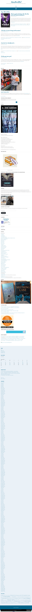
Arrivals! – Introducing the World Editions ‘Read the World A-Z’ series (12, 340)
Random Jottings (3, 261)
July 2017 (2, 488)
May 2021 (2, 443)
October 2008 (2, 590)
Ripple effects (3, 263)
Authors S (4, 37)
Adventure (18, 595)
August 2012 (2, 545)
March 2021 (2, 445)
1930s (6, 595)
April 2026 (2, 386)
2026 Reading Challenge (6, 219)
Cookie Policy (15, 610)
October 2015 (2, 508)
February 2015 (3, 516)
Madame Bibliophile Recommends (5, 259)
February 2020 (3, 458)
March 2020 (2, 457)
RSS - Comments (3, 378)
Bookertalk (2, 240)
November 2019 (3, 461)
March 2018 (2, 480)
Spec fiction (8, 38)
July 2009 (2, 581)
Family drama (5, 598)
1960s (12, 595)
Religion (6, 38)
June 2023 (2, 419)
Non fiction (23, 600)
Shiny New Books (26, 93)
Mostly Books (3, 276)
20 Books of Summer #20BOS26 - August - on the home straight (9, 310)
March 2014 (2, 527)
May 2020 (2, 455)
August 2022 (2, 429)
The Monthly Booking (4, 260)
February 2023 (3, 423)
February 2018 (3, 481)
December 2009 (3, 576)
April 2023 (2, 421)
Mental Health (5, 600)
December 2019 (3, 460)
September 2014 (3, 521)
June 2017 (2, 489)
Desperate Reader (3, 247)
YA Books (20, 37)
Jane (1, 340)
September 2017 (3, 486)
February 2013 (3, 539)
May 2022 (2, 432)
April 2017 (2, 491)
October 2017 (2, 485)
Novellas (28, 600)
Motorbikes (3, 38)
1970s (15, 595)
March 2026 (2, 387)
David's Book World (3, 246)
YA (10, 38)
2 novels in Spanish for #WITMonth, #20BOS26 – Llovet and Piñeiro (15, 336)
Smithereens (2, 339)
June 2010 (2, 570)
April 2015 (2, 514)
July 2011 (2, 558)
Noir (20, 600)
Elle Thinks (2, 249)
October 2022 (2, 427)
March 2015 (2, 515)
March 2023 (2, 422)
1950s (9, 595)
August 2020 (2, 452)
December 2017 (3, 483)
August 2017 (2, 487)
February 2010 (3, 574)
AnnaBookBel (16, 2)
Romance (17, 601)
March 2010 (2, 573)
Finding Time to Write (4, 252)
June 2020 (2, 454)
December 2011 (3, 553)
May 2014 (2, 525)
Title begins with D (16, 37)
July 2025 (2, 395)
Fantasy (9, 598)
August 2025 (2, 394)
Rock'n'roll (12, 601)
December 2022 (3, 425)
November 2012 (3, 542)
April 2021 (2, 444)
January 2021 (2, 447)
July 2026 (2, 383)
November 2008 (3, 589)
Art (21, 595)
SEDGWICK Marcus (11, 37)
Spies (13, 602)
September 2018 (3, 474)
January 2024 (2, 412)
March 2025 (2, 399)
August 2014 (2, 522)
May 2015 (2, 513)
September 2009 (3, 579)
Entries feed (2, 350)
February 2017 (3, 493)
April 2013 (2, 537)
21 (18, 363)
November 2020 (3, 449)
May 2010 (2, 571)
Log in (1, 349)
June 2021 (2, 442)
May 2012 (2, 548)
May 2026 (2, 385)
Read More (18, 35)
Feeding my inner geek (6, 56)
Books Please (3, 243)
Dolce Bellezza (3, 248)
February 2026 (3, 388)
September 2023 (3, 416)
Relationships (8, 601)
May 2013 (2, 536)
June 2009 (2, 582)
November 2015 (3, 507)
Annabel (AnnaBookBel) (5, 92)
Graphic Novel (7, 37)
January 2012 (2, 552)
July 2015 (2, 511)
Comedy (25, 595)
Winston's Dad (3, 271)
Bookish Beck (3, 241)
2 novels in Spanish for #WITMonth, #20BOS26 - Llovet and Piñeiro (10, 307)
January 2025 (2, 401)
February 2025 (3, 400)
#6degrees (3, 595)
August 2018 (2, 475)
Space (12, 63)
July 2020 (2, 453)
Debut (14, 596)
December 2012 (3, 541)
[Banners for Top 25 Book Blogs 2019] (6, 342)
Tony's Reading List (3, 269)
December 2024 (3, 402)
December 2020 (3, 448)
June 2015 (2, 512)
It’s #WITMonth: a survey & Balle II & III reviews (7, 375)
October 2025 (2, 392)
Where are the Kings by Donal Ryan (5, 374)
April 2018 (2, 479)
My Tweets (2, 227)
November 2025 (3, 391)
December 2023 (3, 413)
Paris (2, 601)
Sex (23, 601)
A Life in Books (3, 336)
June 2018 (2, 477)
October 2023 (2, 415)
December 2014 (3, 518)
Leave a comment (13, 25)
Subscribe (3, 212)
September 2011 (3, 556)
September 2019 (3, 463)
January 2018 (2, 482)
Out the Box (17, 607)
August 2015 (2, 510)
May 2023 (2, 420)
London (25, 598)
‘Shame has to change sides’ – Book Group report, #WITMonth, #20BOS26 (10, 373)
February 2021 (3, 446)
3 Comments (2, 39)
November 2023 (3, 414)
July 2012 (2, 546)
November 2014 (3, 519)
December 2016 (3, 495)
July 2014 (2, 523)
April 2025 (2, 398)
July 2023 (2, 418)
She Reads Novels (3, 264)
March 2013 (2, 538)
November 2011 (3, 554)
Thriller (20, 602)
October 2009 (2, 578)
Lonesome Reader (3, 258)
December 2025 (3, 390)
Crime (6, 596)
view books (9, 224)
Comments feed (3, 351)
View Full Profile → (3, 96)
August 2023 (2, 417)
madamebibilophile (3, 338)
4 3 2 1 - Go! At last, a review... (5, 311)
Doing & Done (4, 63)
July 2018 (2, 476)
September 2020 (3, 451)
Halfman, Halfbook (3, 253)
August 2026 (2, 382)
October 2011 (2, 555)
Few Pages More (3, 251)
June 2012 (2, 547)
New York (16, 600)
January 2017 (2, 494)
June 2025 (2, 396)
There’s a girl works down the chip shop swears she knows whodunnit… (20, 14)
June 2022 (2, 431)
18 (5, 363)
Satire (21, 601)
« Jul (1, 367)
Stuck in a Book (3, 266)
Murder (10, 600)
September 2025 (3, 393)
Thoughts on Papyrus (4, 268)
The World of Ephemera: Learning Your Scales (7, 309)
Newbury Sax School (3, 277)
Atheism (24, 37)
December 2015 (3, 506)
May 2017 (2, 490)
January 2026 (2, 389)
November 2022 (3, 426)
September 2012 (3, 544)
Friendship (12, 598)
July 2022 (2, 430)
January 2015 (2, 517)
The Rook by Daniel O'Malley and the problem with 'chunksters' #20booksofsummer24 (12, 312)
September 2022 (3, 428)
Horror (18, 598)
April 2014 (2, 526)
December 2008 (3, 588)
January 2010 (2, 575)
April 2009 (2, 584)
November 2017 (3, 484)
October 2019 (2, 462)
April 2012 (2, 549)
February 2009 (3, 586)
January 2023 (2, 424)
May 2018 (2, 478)
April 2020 (2, 456)
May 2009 (2, 583)
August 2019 (2, 464)
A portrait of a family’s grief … (8, 43)
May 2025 (2, 397)
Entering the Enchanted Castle (5, 250)
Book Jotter (2, 242)
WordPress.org (3, 352)
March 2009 (2, 585)
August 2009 (2, 580)
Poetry (4, 601)
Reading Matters (3, 262)
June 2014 (2, 524)
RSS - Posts (2, 377)
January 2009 (2, 587)
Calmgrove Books (3, 245)
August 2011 (2, 557)
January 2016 (2, 505)
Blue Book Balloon (3, 239)
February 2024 (3, 411)
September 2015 (3, 509)
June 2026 (2, 384)
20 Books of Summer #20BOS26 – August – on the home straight (14, 339)
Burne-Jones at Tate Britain (4, 308)
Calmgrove (2, 244)
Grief (15, 598)
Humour (21, 598)
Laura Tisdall (2, 257)
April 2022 (2, 433)
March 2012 (2, 550)
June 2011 (2, 559)
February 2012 (3, 551)
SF (25, 601)
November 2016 (3, 496)
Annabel (4, 221)
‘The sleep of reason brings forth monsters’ (10, 30)
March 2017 (2, 492)
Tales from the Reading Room (5, 267)
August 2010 (2, 568)
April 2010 (2, 572)
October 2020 (2, 450)
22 (22, 363)
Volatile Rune (3, 270)
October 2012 (2, 543)
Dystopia (27, 37)
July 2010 (2, 569)
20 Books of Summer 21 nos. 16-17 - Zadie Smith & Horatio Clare (10, 306)
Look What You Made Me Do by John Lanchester (7, 313)
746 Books (2, 234)
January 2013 (2, 540)
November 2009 (3, 577)
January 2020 (2, 459)
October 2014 (2, 520)
